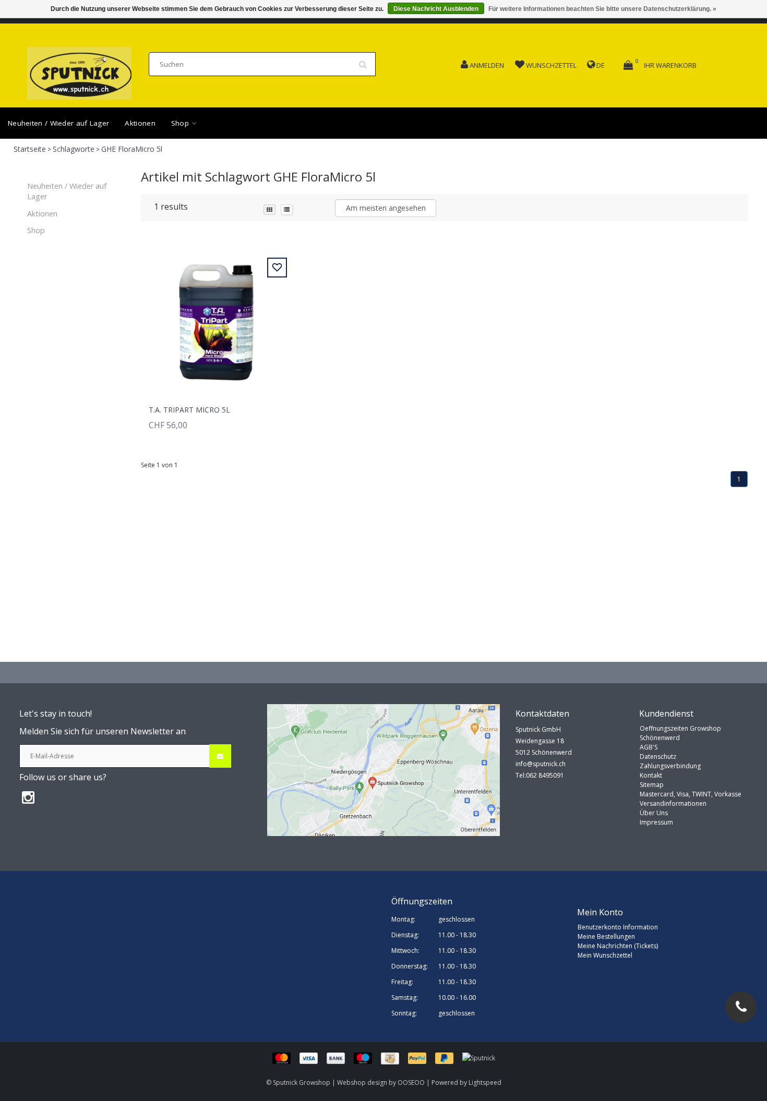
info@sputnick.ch (541, 763)
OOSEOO (411, 1082)
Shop (181, 123)
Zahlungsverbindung (670, 765)
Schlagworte (73, 149)
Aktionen (140, 123)
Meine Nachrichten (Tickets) (618, 945)
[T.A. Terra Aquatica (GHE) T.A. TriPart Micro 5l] (216, 316)
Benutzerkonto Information (618, 927)
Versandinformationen (673, 803)
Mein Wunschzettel (605, 955)
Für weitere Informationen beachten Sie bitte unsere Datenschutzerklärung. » (602, 9)
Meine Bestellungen (606, 936)
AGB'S (648, 747)
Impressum (656, 822)
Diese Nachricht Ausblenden (435, 9)
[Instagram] (28, 797)
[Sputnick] (478, 1058)
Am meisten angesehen (386, 208)
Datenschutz (658, 756)
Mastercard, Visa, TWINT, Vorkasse (690, 794)
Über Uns (654, 812)
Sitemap (652, 784)
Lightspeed (485, 1082)
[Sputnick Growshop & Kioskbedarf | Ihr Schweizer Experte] (79, 70)
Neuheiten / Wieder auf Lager (58, 123)
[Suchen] (366, 60)
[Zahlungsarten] (367, 1058)
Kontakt (651, 775)
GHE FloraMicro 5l (131, 149)
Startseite (30, 149)
